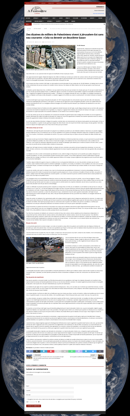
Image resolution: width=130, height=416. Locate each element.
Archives (43, 3)
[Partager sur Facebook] (29, 351)
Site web (28, 394)
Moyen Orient (39, 21)
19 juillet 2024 (31, 42)
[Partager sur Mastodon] (78, 351)
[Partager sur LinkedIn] (43, 351)
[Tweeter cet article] (36, 351)
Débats (68, 18)
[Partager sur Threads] (100, 351)
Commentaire (29, 374)
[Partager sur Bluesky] (92, 351)
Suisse (66, 21)
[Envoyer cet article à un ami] (57, 351)
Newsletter (51, 3)
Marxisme (29, 21)
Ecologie (75, 18)
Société (58, 21)
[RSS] (104, 24)
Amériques (45, 18)
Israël (45, 42)
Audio (61, 18)
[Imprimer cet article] (64, 351)
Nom (27, 386)
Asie (54, 18)
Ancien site (59, 3)
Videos (73, 21)
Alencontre (39, 42)
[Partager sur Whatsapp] (71, 351)
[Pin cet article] (50, 351)
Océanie (49, 21)
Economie (84, 18)
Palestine (49, 42)
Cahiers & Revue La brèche (31, 3)
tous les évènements (98, 13)
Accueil (28, 18)
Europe (92, 18)
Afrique (35, 18)
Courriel (28, 390)
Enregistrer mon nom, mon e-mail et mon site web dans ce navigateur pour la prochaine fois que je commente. (55, 399)
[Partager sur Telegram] (85, 351)
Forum (100, 18)
